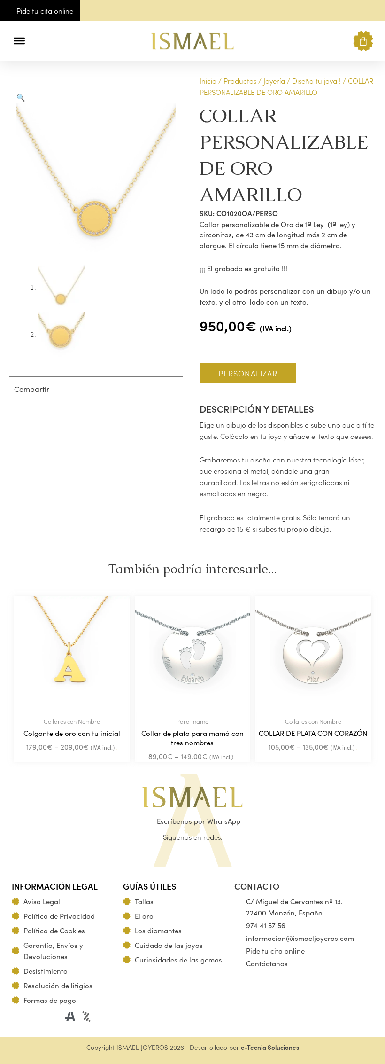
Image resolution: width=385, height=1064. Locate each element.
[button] (38, 41)
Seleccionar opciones (116, 749)
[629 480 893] (354, 12)
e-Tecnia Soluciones (270, 1047)
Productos (239, 81)
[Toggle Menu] (19, 41)
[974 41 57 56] (373, 12)
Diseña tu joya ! (316, 81)
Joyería (274, 81)
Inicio (208, 81)
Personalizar (247, 373)
